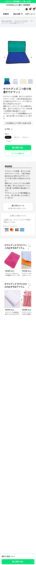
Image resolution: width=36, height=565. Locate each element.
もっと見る (29, 246)
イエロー (9, 141)
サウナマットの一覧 (21, 21)
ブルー (8, 137)
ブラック (16, 137)
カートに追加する (18, 153)
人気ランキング (30, 14)
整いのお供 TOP (7, 21)
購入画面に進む (18, 147)
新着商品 (6, 14)
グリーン (25, 137)
